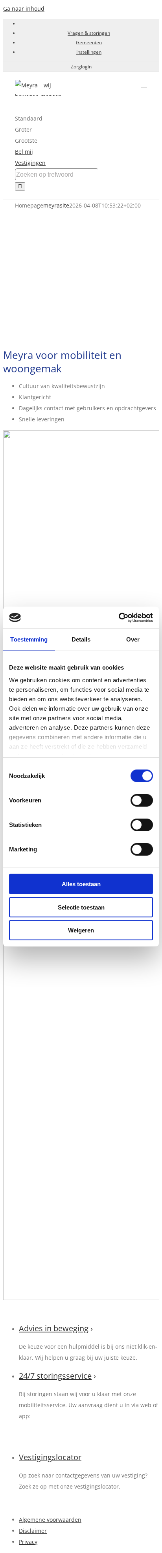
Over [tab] (133, 639)
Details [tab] (81, 639)
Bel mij (24, 151)
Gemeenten (89, 42)
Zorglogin (81, 66)
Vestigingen (30, 162)
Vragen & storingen (89, 33)
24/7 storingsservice (55, 1375)
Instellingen (88, 52)
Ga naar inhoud (23, 8)
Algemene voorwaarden (50, 1519)
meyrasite (56, 205)
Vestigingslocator (50, 1457)
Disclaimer (33, 1530)
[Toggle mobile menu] (144, 84)
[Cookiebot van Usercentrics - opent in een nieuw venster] (118, 617)
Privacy (28, 1541)
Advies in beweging (53, 1328)
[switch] (142, 800)
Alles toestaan (81, 884)
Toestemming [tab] (29, 639)
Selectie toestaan (81, 907)
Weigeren (81, 930)
